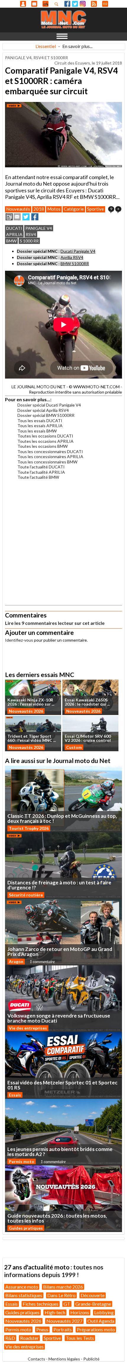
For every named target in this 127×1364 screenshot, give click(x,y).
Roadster (29, 1338)
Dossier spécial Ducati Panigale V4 (49, 404)
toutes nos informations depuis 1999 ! (53, 1270)
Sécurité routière (26, 894)
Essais (15, 1094)
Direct (105, 4)
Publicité (91, 1358)
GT (67, 1304)
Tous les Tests (80, 1338)
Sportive (95, 209)
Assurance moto (21, 1286)
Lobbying (104, 1312)
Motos (54, 209)
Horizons (79, 1312)
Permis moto (21, 1161)
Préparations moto (96, 1329)
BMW (11, 240)
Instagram (83, 4)
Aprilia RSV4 (72, 257)
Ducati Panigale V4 (78, 251)
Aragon (16, 961)
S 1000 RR (29, 240)
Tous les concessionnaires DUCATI (50, 451)
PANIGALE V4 (38, 228)
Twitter (75, 4)
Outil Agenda (100, 1321)
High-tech (55, 1312)
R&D (10, 1338)
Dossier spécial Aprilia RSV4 (43, 410)
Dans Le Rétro (61, 1295)
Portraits (62, 1329)
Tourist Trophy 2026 (29, 828)
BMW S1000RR (75, 263)
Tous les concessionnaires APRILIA (50, 456)
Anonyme (23, 4)
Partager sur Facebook (34, 216)
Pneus (42, 1329)
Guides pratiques (26, 1228)
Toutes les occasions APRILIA (45, 441)
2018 (38, 209)
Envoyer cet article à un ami (17, 216)
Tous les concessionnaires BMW (47, 461)
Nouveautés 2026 (26, 711)
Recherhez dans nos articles (58, 4)
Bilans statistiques (23, 1295)
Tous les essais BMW (37, 430)
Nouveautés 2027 (64, 1321)
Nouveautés (18, 209)
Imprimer (9, 216)
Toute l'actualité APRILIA (41, 472)
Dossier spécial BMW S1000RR (45, 415)
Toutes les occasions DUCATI (45, 435)
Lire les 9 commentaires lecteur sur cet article (55, 623)
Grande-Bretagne (93, 1304)
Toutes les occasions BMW (42, 446)
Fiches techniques (40, 1304)
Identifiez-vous (19, 640)
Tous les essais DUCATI (39, 420)
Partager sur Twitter (26, 216)
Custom (74, 747)
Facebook (67, 4)
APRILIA (14, 234)
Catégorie (74, 209)
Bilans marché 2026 (63, 1286)
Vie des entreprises (28, 1028)
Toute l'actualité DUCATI (41, 466)
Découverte (93, 1295)
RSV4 (31, 234)
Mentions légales (64, 1358)
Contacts (36, 1358)
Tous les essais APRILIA (40, 425)
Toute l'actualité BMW (38, 477)
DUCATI (14, 228)
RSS (94, 4)
